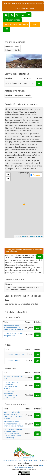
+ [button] (8, 174)
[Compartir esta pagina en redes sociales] (28, 14)
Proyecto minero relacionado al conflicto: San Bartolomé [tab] (24, 251)
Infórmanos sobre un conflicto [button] (16, 24)
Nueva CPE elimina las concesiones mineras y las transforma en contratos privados (13, 415)
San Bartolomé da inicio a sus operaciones (13, 335)
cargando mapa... (25, 204)
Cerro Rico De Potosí (13, 361)
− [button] (8, 178)
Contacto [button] (34, 24)
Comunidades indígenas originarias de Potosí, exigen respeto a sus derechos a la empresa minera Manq (12, 434)
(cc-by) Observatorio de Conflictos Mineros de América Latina (21, 460)
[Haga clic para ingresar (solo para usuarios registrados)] (6, 29)
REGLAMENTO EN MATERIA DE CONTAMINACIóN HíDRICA (10, 385)
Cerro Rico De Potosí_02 (14, 354)
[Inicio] (6, 15)
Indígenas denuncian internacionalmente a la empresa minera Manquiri (13, 328)
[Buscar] (17, 15)
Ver (39, 83)
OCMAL (24, 236)
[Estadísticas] (23, 15)
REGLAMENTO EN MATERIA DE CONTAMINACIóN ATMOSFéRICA (10, 395)
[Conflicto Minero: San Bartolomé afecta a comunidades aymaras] (24, 61)
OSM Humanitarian (35, 236)
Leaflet (17, 236)
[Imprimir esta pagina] (11, 15)
